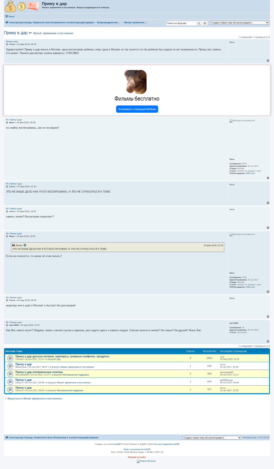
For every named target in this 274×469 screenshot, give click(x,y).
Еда (59, 359)
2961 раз (250, 173)
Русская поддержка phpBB (167, 444)
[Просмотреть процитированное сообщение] (25, 245)
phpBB (117, 444)
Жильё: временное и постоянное (53, 33)
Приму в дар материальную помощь (39, 372)
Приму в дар (15, 32)
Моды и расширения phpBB (137, 449)
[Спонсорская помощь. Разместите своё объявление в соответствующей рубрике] (23, 6)
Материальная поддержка (76, 375)
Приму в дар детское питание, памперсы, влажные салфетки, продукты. (62, 356)
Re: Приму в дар (14, 120)
